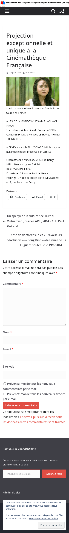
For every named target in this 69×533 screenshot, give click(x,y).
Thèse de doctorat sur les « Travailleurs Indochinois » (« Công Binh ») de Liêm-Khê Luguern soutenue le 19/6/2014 (34, 240)
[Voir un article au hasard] (62, 11)
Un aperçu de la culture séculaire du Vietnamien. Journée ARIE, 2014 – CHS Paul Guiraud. (35, 221)
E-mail (8, 349)
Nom (7, 332)
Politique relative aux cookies (43, 518)
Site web (8, 366)
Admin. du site (11, 492)
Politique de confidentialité (19, 449)
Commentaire (13, 284)
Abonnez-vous (54, 473)
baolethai (30, 72)
